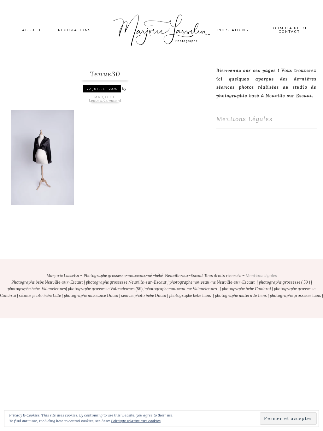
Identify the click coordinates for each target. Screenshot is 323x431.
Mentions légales (261, 275)
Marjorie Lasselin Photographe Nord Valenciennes (161, 29)
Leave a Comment (105, 100)
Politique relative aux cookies (136, 420)
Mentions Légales (244, 119)
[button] (42, 157)
